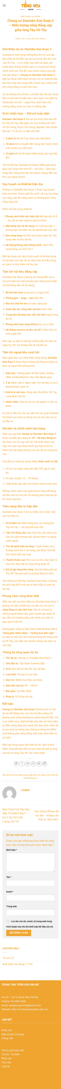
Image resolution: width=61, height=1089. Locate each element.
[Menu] (4, 5)
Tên (8, 877)
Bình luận (11, 850)
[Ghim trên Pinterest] (39, 763)
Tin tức (6, 958)
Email (9, 891)
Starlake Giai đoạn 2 (13, 511)
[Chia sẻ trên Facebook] (22, 763)
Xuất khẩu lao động (30, 17)
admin (43, 39)
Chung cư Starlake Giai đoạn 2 (38, 74)
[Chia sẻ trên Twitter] (27, 763)
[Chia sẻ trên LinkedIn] (44, 763)
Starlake (6, 277)
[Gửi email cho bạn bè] (33, 763)
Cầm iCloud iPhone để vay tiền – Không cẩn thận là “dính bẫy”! (46, 815)
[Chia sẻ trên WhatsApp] (16, 763)
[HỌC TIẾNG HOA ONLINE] (30, 5)
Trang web (11, 906)
